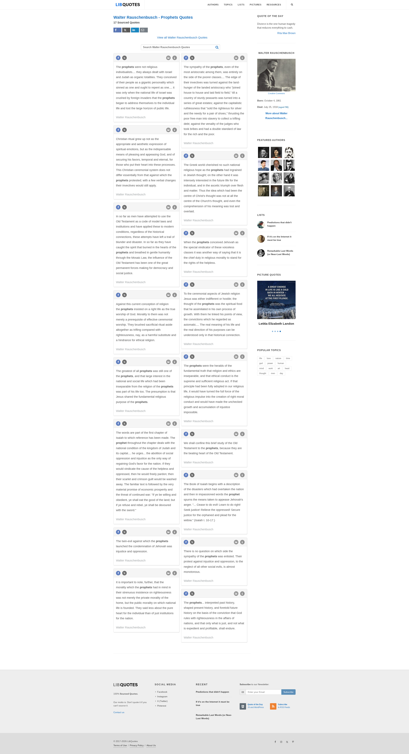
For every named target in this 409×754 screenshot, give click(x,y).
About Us (151, 745)
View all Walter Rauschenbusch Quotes (182, 37)
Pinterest (161, 705)
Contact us (118, 712)
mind (261, 368)
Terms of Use (120, 745)
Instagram (162, 696)
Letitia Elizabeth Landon (276, 323)
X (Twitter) (162, 701)
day (281, 373)
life (260, 358)
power (270, 363)
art (279, 368)
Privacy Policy (137, 745)
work (271, 368)
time (288, 358)
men (273, 373)
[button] (292, 4)
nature (278, 358)
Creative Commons (276, 93)
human (281, 363)
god (261, 363)
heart (287, 368)
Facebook (162, 692)
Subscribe (288, 692)
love (269, 358)
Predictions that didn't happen (212, 692)
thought (262, 373)
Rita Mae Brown (286, 33)
